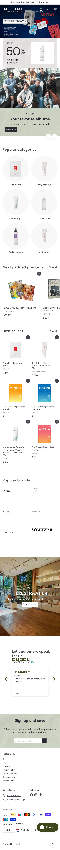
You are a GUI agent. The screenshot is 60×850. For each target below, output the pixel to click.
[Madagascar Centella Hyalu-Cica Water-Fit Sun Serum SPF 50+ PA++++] (15, 443)
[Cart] (48, 9)
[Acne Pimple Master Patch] (15, 356)
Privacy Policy (9, 770)
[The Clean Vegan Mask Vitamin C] (15, 400)
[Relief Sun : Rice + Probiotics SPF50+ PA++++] (44, 358)
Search (6, 759)
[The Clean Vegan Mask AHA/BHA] (44, 440)
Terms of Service (10, 773)
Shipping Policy (9, 777)
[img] (31, 659)
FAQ (4, 762)
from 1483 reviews (21, 662)
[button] (6, 679)
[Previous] (48, 136)
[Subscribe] (44, 740)
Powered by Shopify (12, 844)
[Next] (54, 136)
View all (53, 267)
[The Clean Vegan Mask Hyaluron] (44, 400)
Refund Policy (9, 780)
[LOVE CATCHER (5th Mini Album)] (22, 295)
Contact (6, 766)
